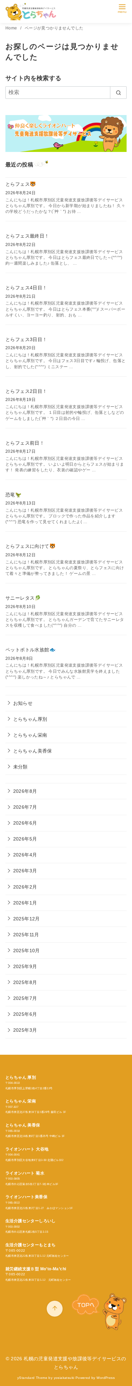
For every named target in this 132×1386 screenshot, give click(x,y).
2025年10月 (26, 950)
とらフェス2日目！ (26, 391)
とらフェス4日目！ (26, 287)
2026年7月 (25, 807)
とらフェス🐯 (20, 184)
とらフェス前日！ (24, 443)
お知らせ (23, 703)
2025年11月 (26, 934)
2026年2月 (25, 887)
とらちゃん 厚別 (20, 1077)
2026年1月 (25, 903)
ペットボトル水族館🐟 (30, 649)
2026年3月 (25, 870)
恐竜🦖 (13, 494)
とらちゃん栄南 (30, 735)
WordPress (105, 1378)
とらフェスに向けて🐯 (30, 546)
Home (11, 28)
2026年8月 (25, 791)
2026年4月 (25, 854)
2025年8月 (25, 982)
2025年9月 (25, 966)
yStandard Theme (32, 1378)
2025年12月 (26, 918)
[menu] (122, 8)
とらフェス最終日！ (27, 236)
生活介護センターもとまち (30, 1245)
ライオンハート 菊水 (24, 1173)
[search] (118, 92)
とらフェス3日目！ (26, 339)
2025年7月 (25, 998)
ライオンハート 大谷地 (26, 1149)
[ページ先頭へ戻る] (55, 1309)
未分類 (20, 766)
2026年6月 (25, 823)
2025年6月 (25, 1014)
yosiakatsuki (64, 1378)
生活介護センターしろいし (30, 1221)
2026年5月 (25, 839)
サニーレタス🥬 (23, 598)
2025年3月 (25, 1030)
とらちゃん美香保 (32, 751)
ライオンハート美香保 (26, 1196)
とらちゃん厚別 (30, 719)
